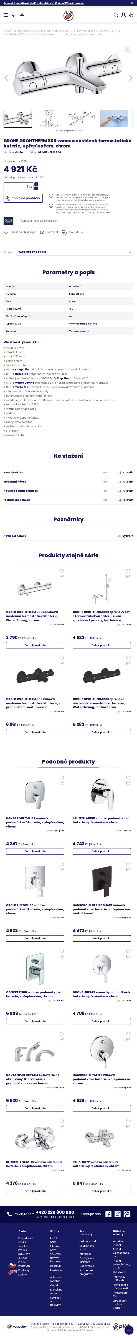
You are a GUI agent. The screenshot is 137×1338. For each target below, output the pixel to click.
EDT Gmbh (119, 1272)
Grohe (19, 152)
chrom (73, 301)
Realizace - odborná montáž (56, 1275)
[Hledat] (116, 15)
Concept (60, 1000)
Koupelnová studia (25, 1240)
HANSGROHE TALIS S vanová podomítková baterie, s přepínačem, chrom (102, 1079)
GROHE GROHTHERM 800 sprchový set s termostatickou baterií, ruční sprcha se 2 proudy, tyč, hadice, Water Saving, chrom (101, 616)
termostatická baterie (83, 323)
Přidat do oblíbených (23, 232)
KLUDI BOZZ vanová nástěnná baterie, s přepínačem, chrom (96, 1164)
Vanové (103, 31)
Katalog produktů (24, 31)
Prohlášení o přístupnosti (120, 1286)
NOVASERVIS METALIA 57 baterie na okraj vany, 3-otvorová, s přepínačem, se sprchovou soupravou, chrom (33, 1079)
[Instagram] (118, 1214)
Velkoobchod (88, 1241)
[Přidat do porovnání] (61, 577)
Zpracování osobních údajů (120, 1304)
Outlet (54, 1285)
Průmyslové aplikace (87, 1259)
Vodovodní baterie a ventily (56, 31)
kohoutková (76, 294)
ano (71, 316)
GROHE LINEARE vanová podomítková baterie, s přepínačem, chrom (101, 994)
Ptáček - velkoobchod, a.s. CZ (121, 1253)
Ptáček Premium (24, 1264)
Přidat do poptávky (25, 198)
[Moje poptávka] (131, 15)
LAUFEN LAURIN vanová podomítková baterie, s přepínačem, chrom (101, 820)
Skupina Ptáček (23, 1248)
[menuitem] (18, 119)
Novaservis (59, 1087)
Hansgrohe (59, 831)
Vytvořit (127, 536)
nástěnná (75, 286)
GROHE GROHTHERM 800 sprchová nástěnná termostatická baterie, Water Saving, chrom (32, 616)
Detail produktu (35, 645)
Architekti (85, 1254)
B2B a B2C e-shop (24, 1256)
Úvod (7, 31)
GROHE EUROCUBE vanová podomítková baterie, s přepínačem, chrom (35, 909)
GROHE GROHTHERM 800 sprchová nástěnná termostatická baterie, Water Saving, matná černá (99, 703)
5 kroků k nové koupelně (56, 1250)
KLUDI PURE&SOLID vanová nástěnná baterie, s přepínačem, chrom (34, 1164)
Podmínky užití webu (119, 1278)
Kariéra (22, 1274)
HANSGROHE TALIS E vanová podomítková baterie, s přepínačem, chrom (35, 822)
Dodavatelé (87, 1266)
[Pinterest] (126, 1214)
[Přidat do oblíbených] (61, 572)
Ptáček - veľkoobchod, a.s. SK (121, 1264)
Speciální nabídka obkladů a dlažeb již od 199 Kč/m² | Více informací (44, 3)
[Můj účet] (123, 15)
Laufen (127, 831)
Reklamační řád (120, 1294)
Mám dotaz (75, 232)
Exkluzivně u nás (56, 1291)
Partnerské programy (86, 1272)
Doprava (55, 1266)
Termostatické (86, 31)
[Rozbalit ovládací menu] (129, 1330)
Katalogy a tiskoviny (55, 1301)
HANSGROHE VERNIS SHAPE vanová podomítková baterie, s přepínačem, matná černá (102, 909)
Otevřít (128, 472)
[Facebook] (109, 1214)
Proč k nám (54, 1240)
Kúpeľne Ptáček (118, 1243)
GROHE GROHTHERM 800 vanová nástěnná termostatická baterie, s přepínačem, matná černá (33, 703)
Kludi (61, 1170)
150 (71, 309)
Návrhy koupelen (56, 1259)
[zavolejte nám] (15, 15)
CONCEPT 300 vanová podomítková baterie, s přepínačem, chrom (33, 994)
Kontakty (23, 1270)
